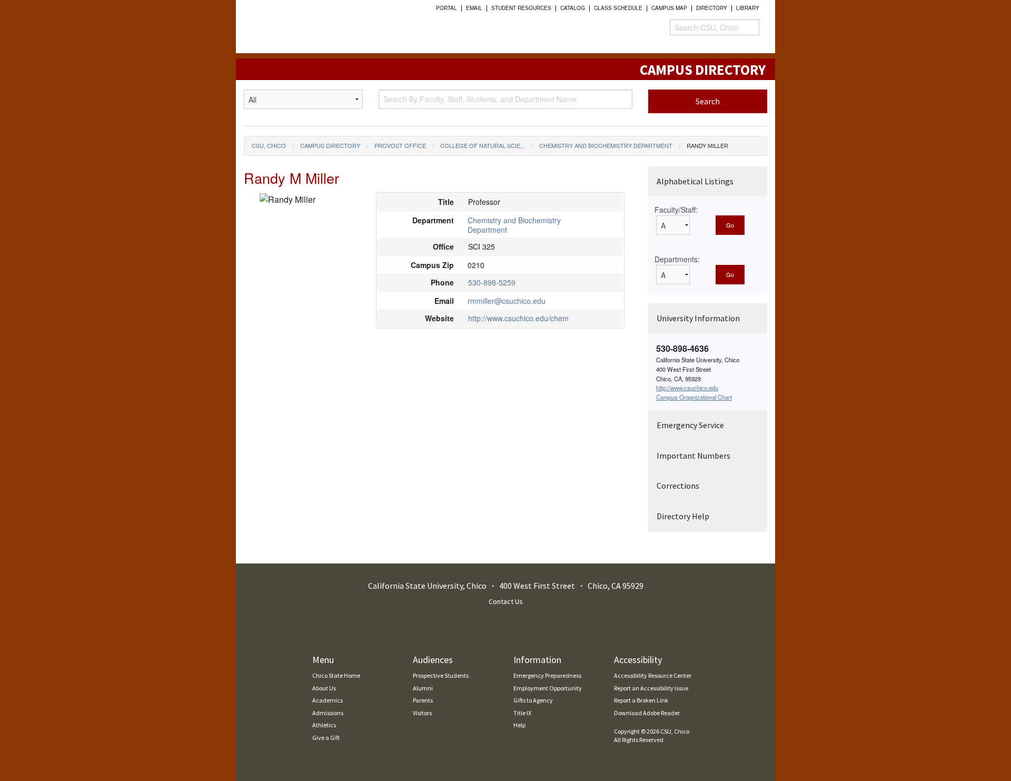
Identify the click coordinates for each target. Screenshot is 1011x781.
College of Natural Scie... (482, 145)
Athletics (324, 725)
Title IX (522, 713)
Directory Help (683, 516)
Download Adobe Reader (647, 713)
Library (747, 8)
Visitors (422, 713)
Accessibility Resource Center (652, 675)
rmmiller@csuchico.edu (507, 300)
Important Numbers (693, 455)
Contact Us (506, 601)
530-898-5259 (492, 282)
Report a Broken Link (641, 700)
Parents (423, 700)
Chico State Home (336, 675)
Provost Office (400, 145)
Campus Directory (330, 145)
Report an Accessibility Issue (651, 688)
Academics (327, 700)
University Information (698, 318)
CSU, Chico (269, 145)
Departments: (677, 259)
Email (474, 8)
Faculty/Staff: (676, 209)
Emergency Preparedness (547, 675)
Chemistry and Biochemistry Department (605, 145)
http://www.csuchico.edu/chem (518, 318)
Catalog (572, 8)
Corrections (678, 485)
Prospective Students (441, 675)
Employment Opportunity (547, 688)
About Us (324, 688)
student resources (521, 8)
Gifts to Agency (533, 700)
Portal (446, 8)
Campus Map (669, 8)
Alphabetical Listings (695, 181)
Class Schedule (618, 8)
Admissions (327, 713)
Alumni (423, 688)
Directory (711, 8)
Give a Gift (326, 738)
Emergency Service (690, 425)
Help (519, 725)
